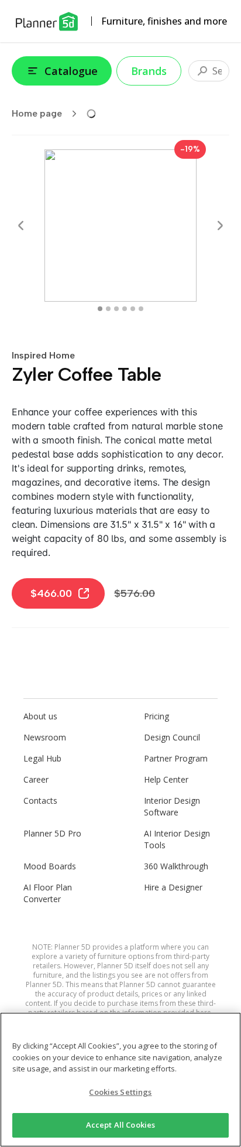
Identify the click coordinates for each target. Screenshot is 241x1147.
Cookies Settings (120, 1092)
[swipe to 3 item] (124, 308)
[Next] (220, 225)
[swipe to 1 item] (108, 308)
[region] (120, 1079)
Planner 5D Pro (52, 833)
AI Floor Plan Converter (47, 893)
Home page (37, 113)
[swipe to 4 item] (132, 308)
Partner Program (176, 758)
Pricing (156, 716)
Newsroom (44, 737)
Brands (149, 71)
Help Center (166, 779)
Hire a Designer (173, 887)
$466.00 (51, 593)
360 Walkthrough (176, 866)
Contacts (40, 800)
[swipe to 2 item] (116, 308)
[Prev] (21, 225)
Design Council (172, 737)
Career (36, 779)
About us (40, 716)
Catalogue (71, 71)
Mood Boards (49, 866)
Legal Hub (42, 758)
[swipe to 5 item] (141, 308)
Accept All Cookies (120, 1124)
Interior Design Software (172, 806)
